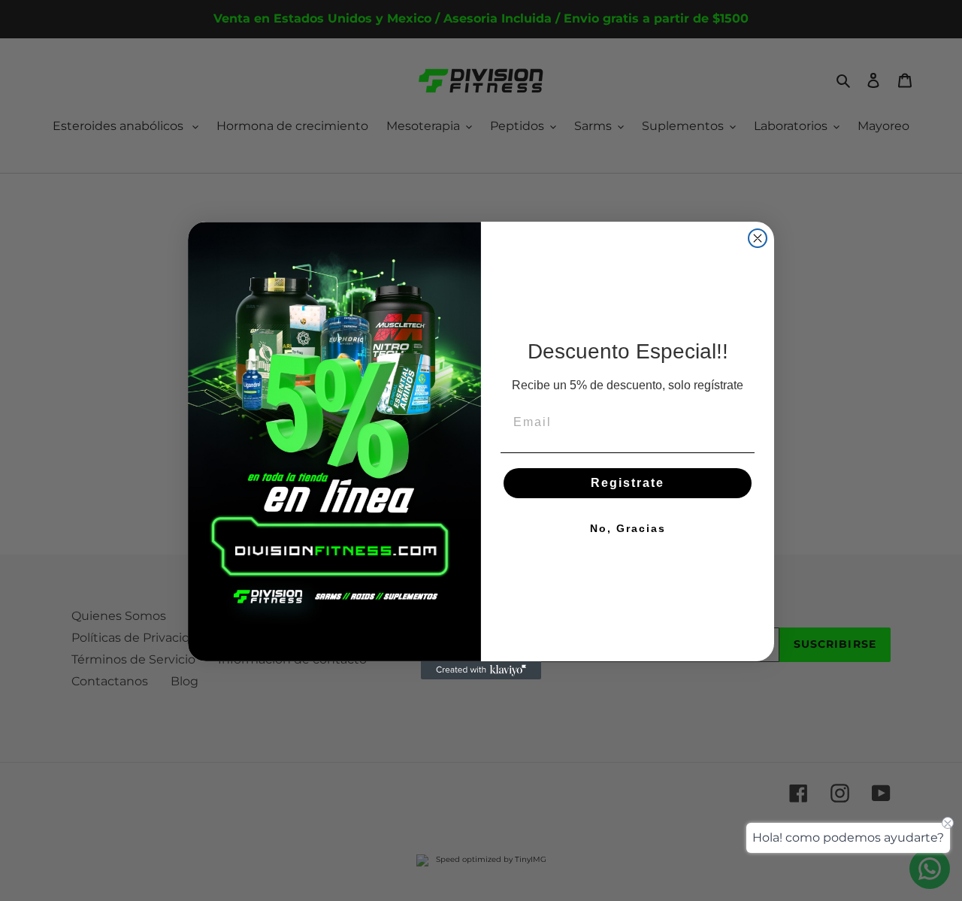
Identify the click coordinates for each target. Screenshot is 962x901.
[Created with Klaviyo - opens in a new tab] (481, 670)
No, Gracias (628, 528)
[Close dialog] (758, 238)
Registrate (627, 482)
